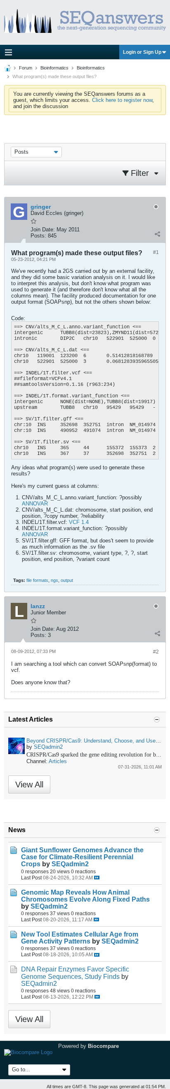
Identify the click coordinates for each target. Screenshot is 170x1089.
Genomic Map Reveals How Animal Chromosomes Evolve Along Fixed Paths (85, 896)
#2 (156, 652)
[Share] (157, 234)
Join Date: (43, 229)
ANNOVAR (35, 504)
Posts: (38, 236)
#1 (156, 252)
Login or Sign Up (142, 52)
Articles (58, 761)
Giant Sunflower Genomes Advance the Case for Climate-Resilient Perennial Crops (82, 857)
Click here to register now (122, 100)
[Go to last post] (96, 877)
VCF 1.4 (79, 522)
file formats (37, 580)
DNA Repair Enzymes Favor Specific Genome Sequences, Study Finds (75, 973)
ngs (54, 580)
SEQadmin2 (48, 747)
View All (29, 784)
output (67, 580)
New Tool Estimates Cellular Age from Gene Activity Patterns (79, 938)
